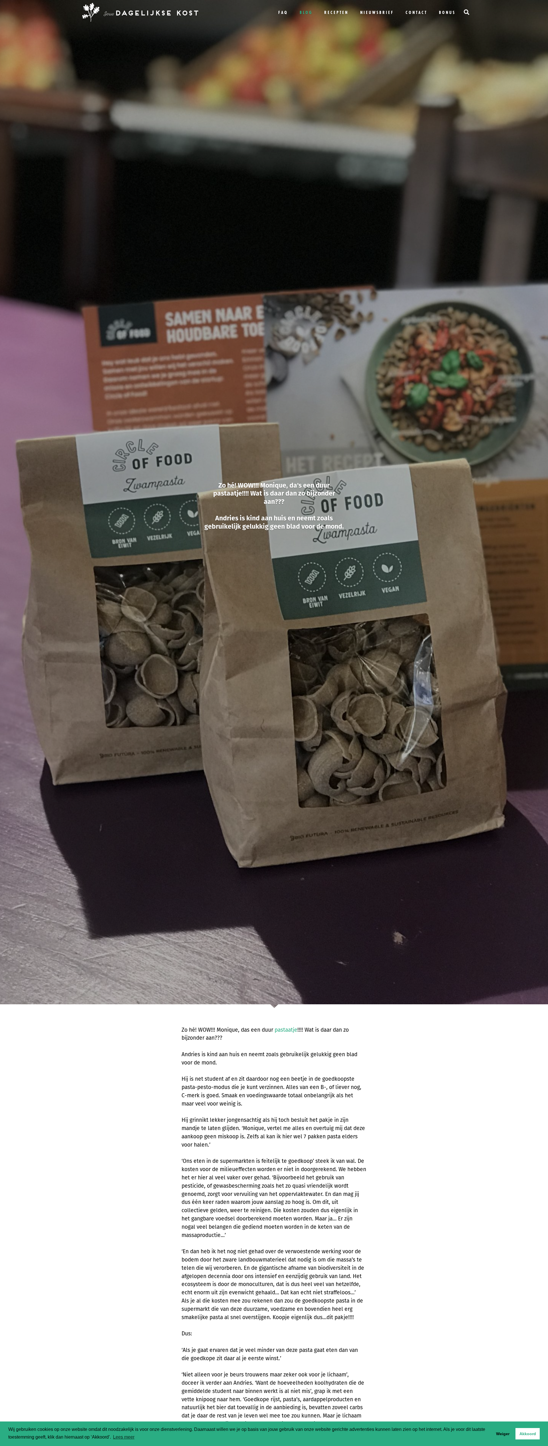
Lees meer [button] (123, 1437)
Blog (306, 12)
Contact (416, 12)
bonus (447, 12)
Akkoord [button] (527, 1433)
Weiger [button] (502, 1433)
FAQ (283, 12)
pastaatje (286, 1030)
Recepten (336, 12)
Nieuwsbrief (377, 12)
